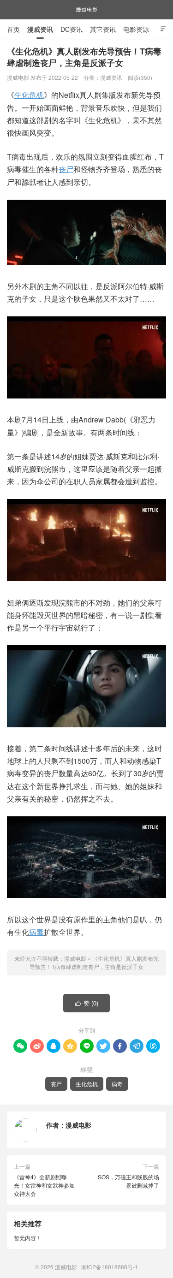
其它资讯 (103, 29)
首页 (13, 29)
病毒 (36, 932)
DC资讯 (71, 29)
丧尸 (66, 169)
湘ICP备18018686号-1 (109, 1267)
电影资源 (136, 29)
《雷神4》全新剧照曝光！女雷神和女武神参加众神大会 (44, 1185)
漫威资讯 (40, 29)
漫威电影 (86, 9)
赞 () (87, 1003)
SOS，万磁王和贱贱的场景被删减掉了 (128, 1181)
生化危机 (29, 94)
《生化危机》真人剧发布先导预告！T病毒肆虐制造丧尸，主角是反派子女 (94, 962)
